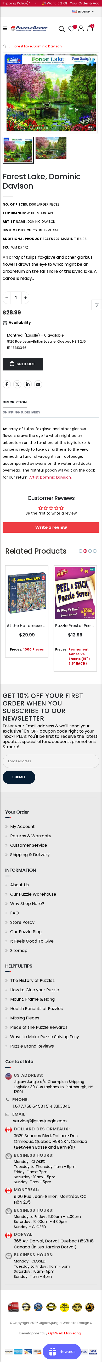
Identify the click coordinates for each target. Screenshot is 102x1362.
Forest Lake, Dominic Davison (42, 181)
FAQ (14, 913)
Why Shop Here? (27, 904)
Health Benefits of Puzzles (36, 1009)
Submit (19, 777)
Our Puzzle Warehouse (33, 894)
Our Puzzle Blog (26, 932)
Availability (20, 322)
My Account (22, 826)
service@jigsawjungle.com (40, 1121)
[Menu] (5, 28)
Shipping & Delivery (30, 855)
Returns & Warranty (30, 836)
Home (5, 46)
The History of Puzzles (32, 980)
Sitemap (18, 951)
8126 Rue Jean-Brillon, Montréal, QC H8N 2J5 (50, 1199)
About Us (19, 885)
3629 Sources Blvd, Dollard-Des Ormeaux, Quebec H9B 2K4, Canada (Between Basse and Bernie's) (50, 1141)
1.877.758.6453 (28, 1106)
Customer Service (28, 845)
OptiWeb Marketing (65, 1333)
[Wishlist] (70, 28)
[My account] (81, 28)
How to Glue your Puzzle (34, 990)
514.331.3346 (58, 1106)
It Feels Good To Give (32, 941)
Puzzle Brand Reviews (32, 1046)
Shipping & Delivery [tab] (22, 412)
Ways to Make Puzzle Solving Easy (44, 1037)
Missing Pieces (24, 1018)
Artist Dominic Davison (50, 477)
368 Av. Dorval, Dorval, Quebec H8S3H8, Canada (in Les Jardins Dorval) (54, 1244)
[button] (80, 551)
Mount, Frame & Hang (32, 999)
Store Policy (22, 922)
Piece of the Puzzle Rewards (38, 1027)
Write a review (51, 527)
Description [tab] (15, 402)
